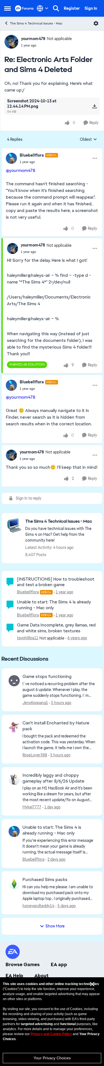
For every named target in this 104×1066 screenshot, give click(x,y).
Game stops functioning (47, 676)
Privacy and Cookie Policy (51, 1034)
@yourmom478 (20, 170)
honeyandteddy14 (38, 905)
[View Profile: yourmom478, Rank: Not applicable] (11, 42)
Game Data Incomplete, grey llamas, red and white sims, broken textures (56, 628)
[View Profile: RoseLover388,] (14, 727)
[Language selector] (42, 8)
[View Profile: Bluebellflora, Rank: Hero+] (11, 158)
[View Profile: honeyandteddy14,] (14, 883)
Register (72, 8)
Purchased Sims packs (44, 879)
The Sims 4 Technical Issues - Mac (36, 23)
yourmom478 (33, 38)
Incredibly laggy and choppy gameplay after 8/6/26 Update (53, 778)
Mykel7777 (31, 807)
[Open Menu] (96, 23)
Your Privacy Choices (52, 1058)
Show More (55, 926)
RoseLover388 (34, 754)
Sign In (91, 8)
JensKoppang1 (35, 702)
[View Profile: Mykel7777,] (14, 779)
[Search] (56, 8)
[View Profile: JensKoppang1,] (14, 680)
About (41, 976)
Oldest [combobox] (88, 139)
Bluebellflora (32, 155)
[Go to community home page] (24, 8)
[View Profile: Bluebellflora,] (14, 831)
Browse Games (23, 964)
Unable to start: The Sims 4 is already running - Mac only (54, 605)
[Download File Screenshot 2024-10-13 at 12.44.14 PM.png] (94, 106)
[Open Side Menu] (7, 8)
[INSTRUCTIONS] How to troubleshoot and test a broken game (55, 582)
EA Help (14, 976)
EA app (59, 964)
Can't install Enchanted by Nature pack (55, 726)
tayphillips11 (27, 637)
